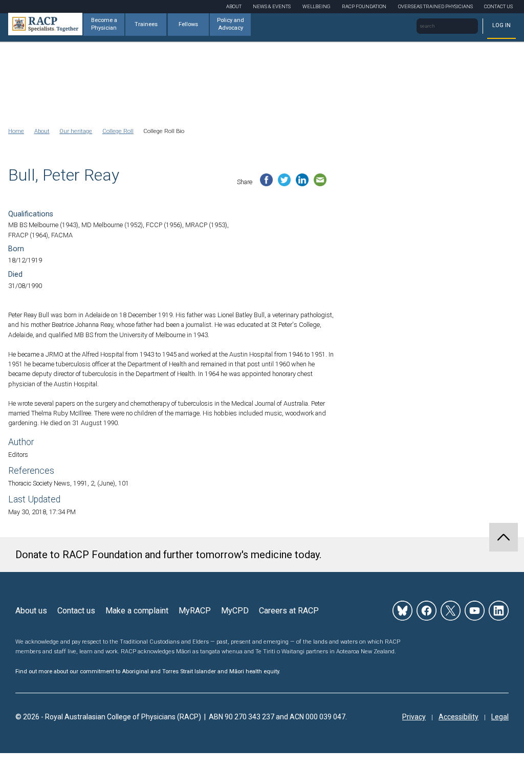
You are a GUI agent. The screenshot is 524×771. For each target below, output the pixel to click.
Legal (500, 717)
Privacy (414, 717)
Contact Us (498, 6)
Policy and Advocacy (230, 24)
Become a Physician (104, 24)
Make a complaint (136, 610)
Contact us (76, 610)
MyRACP (195, 610)
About (234, 6)
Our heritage (75, 131)
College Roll (118, 131)
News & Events (272, 6)
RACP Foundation (364, 6)
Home (16, 131)
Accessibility (458, 717)
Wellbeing (316, 6)
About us (31, 610)
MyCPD (235, 610)
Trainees (146, 24)
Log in (501, 25)
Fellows (188, 24)
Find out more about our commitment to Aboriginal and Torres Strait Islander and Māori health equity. (147, 671)
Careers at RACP (289, 610)
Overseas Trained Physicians (435, 6)
